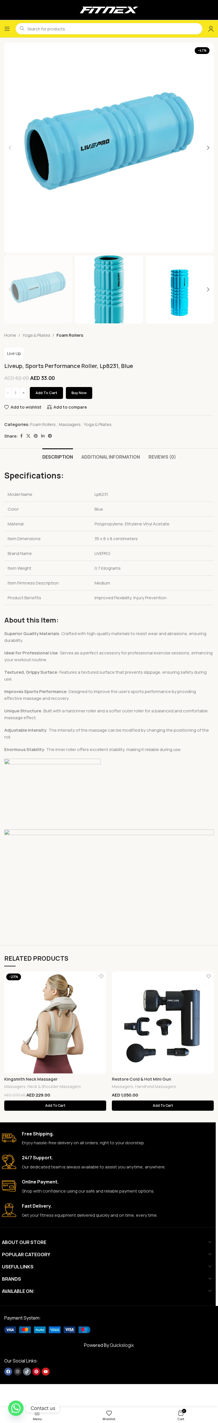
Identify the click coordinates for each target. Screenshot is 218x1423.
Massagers (70, 424)
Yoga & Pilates (36, 335)
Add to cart (46, 392)
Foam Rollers (69, 335)
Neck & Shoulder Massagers (54, 1086)
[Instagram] (18, 1372)
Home (10, 335)
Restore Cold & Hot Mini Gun (141, 1079)
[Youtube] (46, 1372)
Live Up (14, 353)
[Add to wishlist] (101, 976)
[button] (10, 147)
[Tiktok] (27, 1372)
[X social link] (28, 436)
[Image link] (47, 1329)
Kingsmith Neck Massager (31, 1079)
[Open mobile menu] (7, 28)
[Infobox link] (106, 1139)
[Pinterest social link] (35, 436)
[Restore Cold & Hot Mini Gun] (163, 1022)
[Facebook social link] (21, 436)
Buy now (79, 392)
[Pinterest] (36, 1372)
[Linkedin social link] (42, 436)
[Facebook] (8, 1372)
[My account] (211, 28)
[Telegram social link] (50, 436)
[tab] (57, 456)
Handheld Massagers (155, 1086)
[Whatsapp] (16, 1408)
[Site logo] (109, 10)
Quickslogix (122, 1345)
